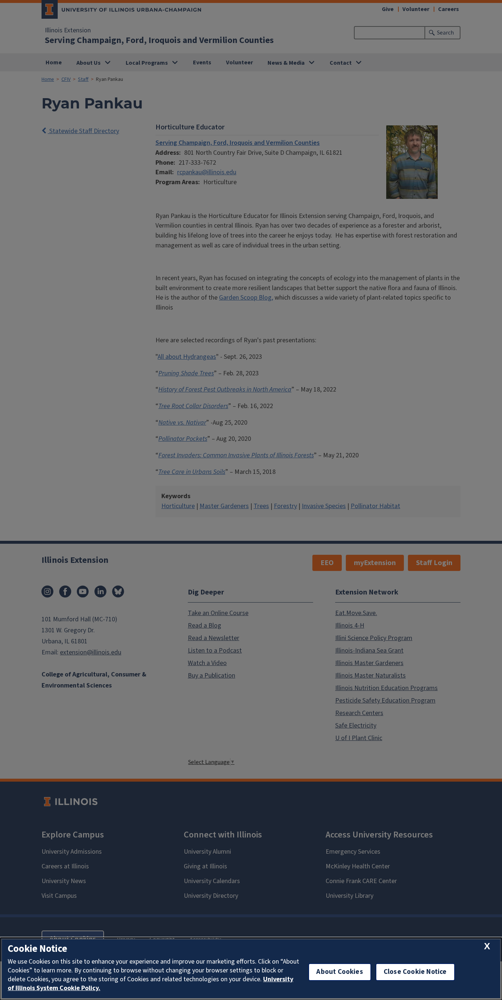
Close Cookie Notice (415, 972)
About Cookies (339, 972)
